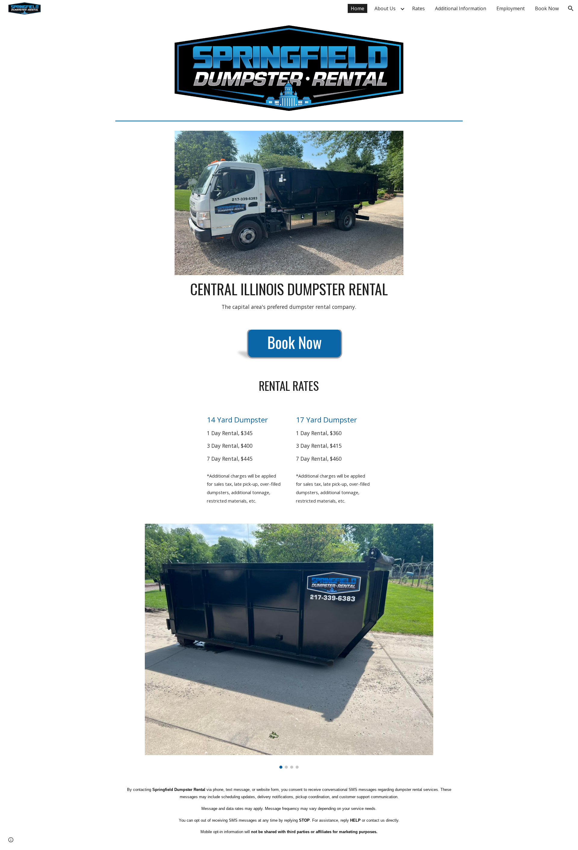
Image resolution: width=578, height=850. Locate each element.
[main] (289, 295)
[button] (571, 8)
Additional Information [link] (460, 8)
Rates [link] (418, 8)
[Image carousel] (289, 646)
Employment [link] (510, 8)
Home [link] (357, 8)
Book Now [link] (547, 8)
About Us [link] (385, 8)
